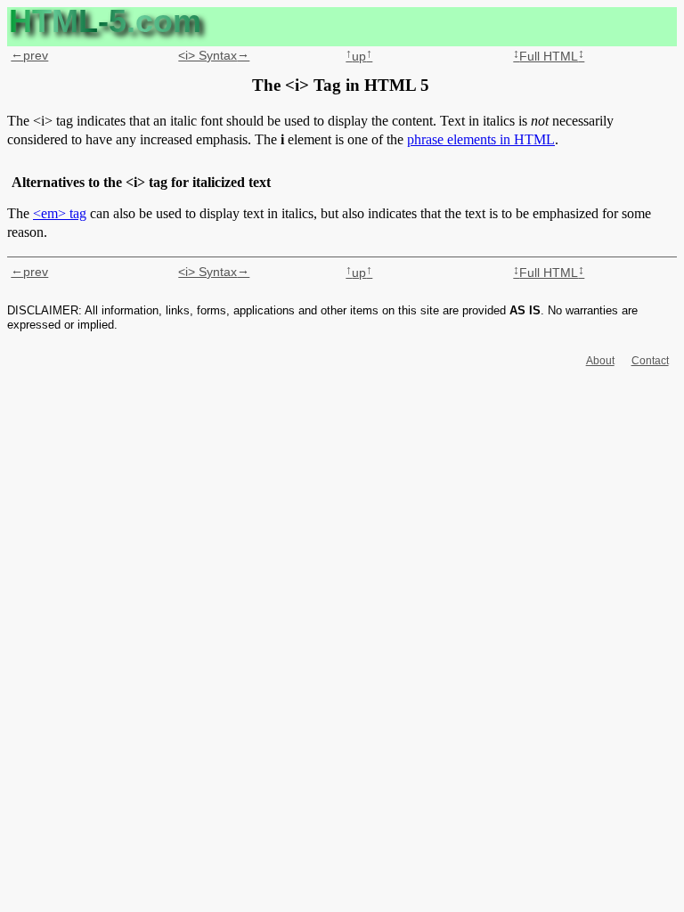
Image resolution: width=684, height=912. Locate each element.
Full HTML (548, 56)
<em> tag (59, 213)
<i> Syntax (213, 55)
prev (29, 55)
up (359, 56)
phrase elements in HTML (481, 139)
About (600, 360)
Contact (650, 360)
